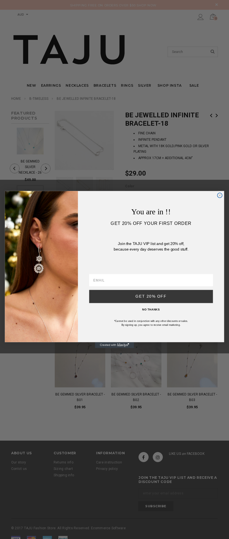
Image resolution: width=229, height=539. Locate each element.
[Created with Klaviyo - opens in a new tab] (114, 345)
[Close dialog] (219, 195)
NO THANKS (151, 309)
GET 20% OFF (150, 296)
